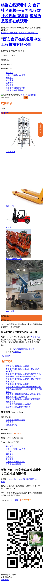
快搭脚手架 (10, 152)
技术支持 (9, 83)
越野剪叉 (17, 352)
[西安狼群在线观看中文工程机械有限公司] (21, 44)
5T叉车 (9, 227)
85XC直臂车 (11, 311)
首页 (22, 95)
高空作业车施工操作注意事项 (18, 407)
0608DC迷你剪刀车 (14, 259)
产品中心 (9, 78)
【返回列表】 (6, 356)
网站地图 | (14, 33)
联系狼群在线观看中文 (28, 33)
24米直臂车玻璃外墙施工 (23, 349)
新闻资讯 (9, 85)
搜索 (25, 97)
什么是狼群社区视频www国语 (18, 404)
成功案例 (9, 80)
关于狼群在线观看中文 (15, 88)
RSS (36, 479)
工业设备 (9, 422)
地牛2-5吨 (10, 206)
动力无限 (14, 500)
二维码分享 (35, 337)
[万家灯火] (25, 500)
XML (3, 482)
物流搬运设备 (11, 425)
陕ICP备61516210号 (17, 479)
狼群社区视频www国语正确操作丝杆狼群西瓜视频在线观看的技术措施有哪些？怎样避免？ (24, 389)
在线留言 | (5, 33)
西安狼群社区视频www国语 (17, 366)
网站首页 (9, 73)
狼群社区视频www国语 (15, 75)
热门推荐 (5, 113)
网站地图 (30, 479)
